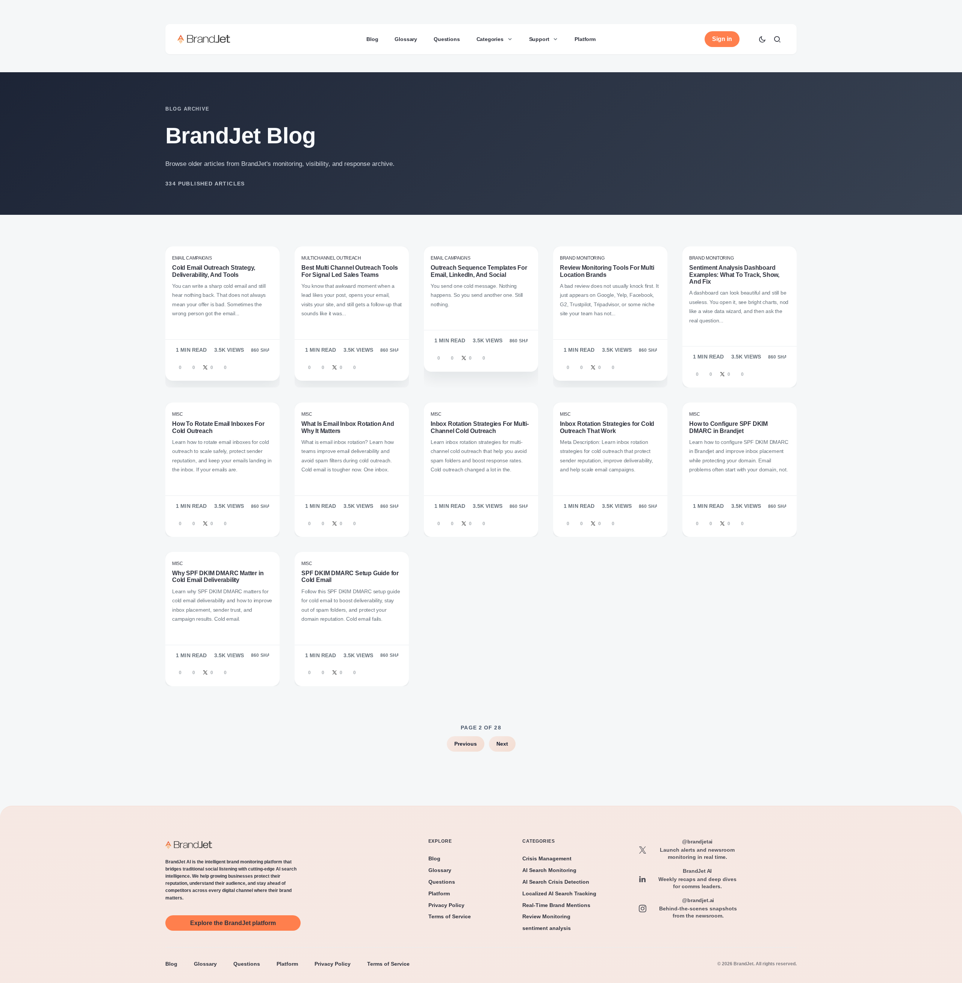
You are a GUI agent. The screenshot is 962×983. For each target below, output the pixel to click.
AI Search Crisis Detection (555, 881)
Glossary (439, 870)
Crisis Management (547, 858)
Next (502, 744)
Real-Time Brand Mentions (556, 905)
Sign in (722, 39)
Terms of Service (449, 916)
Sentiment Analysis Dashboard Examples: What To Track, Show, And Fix (734, 274)
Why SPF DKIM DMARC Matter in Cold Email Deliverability (217, 576)
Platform (439, 893)
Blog (434, 858)
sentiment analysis (546, 928)
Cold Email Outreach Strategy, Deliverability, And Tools (213, 271)
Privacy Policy (446, 905)
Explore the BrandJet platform (233, 923)
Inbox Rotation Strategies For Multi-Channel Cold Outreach (480, 427)
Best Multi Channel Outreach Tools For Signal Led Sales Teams (349, 271)
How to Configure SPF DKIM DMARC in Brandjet (728, 427)
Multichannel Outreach (331, 258)
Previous (465, 744)
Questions (441, 881)
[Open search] (777, 39)
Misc (177, 414)
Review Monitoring (546, 916)
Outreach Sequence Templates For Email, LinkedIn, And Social (479, 271)
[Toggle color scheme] (762, 39)
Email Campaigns (192, 258)
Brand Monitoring (582, 258)
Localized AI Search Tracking (559, 893)
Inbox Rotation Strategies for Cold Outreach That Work (607, 427)
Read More (190, 356)
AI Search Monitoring (549, 870)
